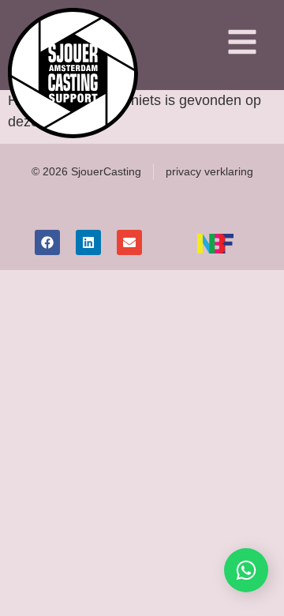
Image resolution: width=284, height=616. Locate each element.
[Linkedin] (88, 242)
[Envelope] (129, 242)
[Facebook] (47, 242)
